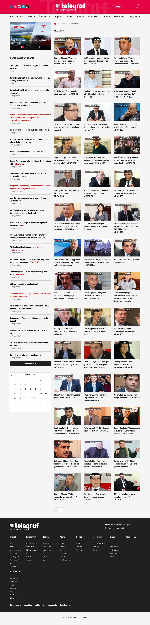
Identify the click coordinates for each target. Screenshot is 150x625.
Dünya (69, 16)
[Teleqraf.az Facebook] (11, 6)
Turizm (28, 560)
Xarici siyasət (14, 557)
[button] (22, 47)
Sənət (95, 550)
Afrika (62, 543)
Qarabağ (13, 563)
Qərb (11, 591)
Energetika (30, 547)
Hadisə (80, 16)
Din (44, 560)
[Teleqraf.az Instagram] (15, 6)
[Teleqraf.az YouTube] (19, 6)
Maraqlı (79, 550)
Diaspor (12, 547)
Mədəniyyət (93, 16)
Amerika (63, 547)
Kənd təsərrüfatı (32, 543)
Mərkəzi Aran (14, 578)
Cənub (12, 595)
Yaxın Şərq (63, 553)
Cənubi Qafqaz (65, 560)
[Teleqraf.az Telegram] (23, 6)
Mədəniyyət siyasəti (100, 543)
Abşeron (13, 588)
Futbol (111, 557)
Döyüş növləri (114, 550)
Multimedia (119, 16)
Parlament (13, 553)
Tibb (44, 553)
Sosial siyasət (48, 543)
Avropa (62, 557)
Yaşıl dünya (47, 550)
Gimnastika (113, 547)
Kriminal (79, 547)
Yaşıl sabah (135, 16)
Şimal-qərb (13, 582)
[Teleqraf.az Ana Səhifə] (71, 7)
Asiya (62, 550)
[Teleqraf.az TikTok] (27, 6)
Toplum (58, 16)
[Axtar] (137, 7)
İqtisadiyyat (44, 16)
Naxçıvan (13, 598)
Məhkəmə (79, 543)
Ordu (11, 543)
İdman (107, 16)
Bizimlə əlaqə (65, 605)
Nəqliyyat (29, 557)
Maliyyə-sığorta (31, 550)
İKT (27, 553)
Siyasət (31, 16)
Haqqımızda (52, 605)
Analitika (13, 566)
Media (45, 557)
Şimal (12, 585)
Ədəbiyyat (96, 547)
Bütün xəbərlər (16, 16)
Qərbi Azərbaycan (16, 550)
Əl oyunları (113, 553)
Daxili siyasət (14, 560)
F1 (110, 543)
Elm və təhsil (47, 547)
